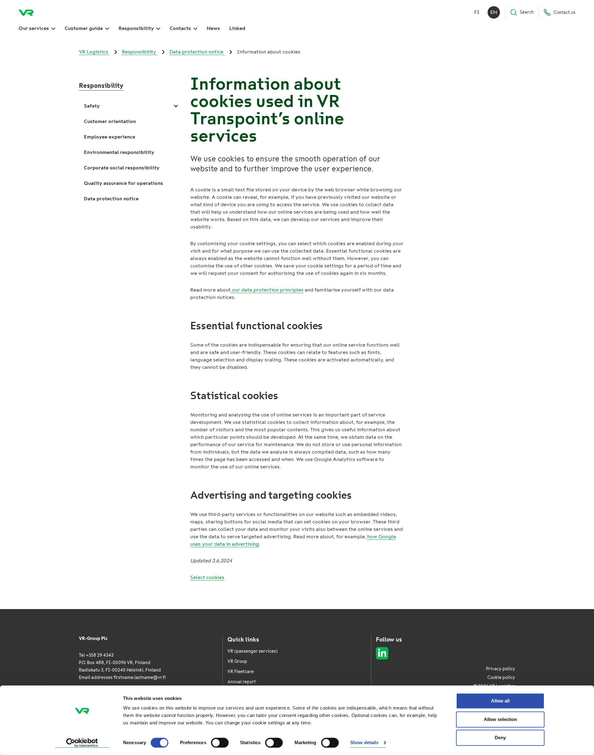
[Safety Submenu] (175, 106)
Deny (500, 737)
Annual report (241, 682)
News (213, 28)
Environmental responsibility (119, 152)
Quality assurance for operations (123, 183)
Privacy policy (500, 669)
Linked (237, 28)
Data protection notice (197, 52)
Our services (34, 28)
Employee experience (109, 137)
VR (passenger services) (252, 651)
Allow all (500, 700)
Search (527, 12)
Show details (364, 742)
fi (477, 12)
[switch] (220, 743)
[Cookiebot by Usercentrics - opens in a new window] (82, 743)
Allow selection (500, 719)
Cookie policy (501, 677)
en (493, 12)
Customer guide (84, 28)
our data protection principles (267, 290)
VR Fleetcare (240, 671)
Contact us (564, 12)
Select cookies (207, 577)
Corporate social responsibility (121, 168)
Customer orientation (110, 121)
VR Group (237, 661)
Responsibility (136, 28)
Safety (92, 106)
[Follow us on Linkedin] (382, 653)
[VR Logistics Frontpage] (26, 12)
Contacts (181, 28)
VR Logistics (94, 52)
